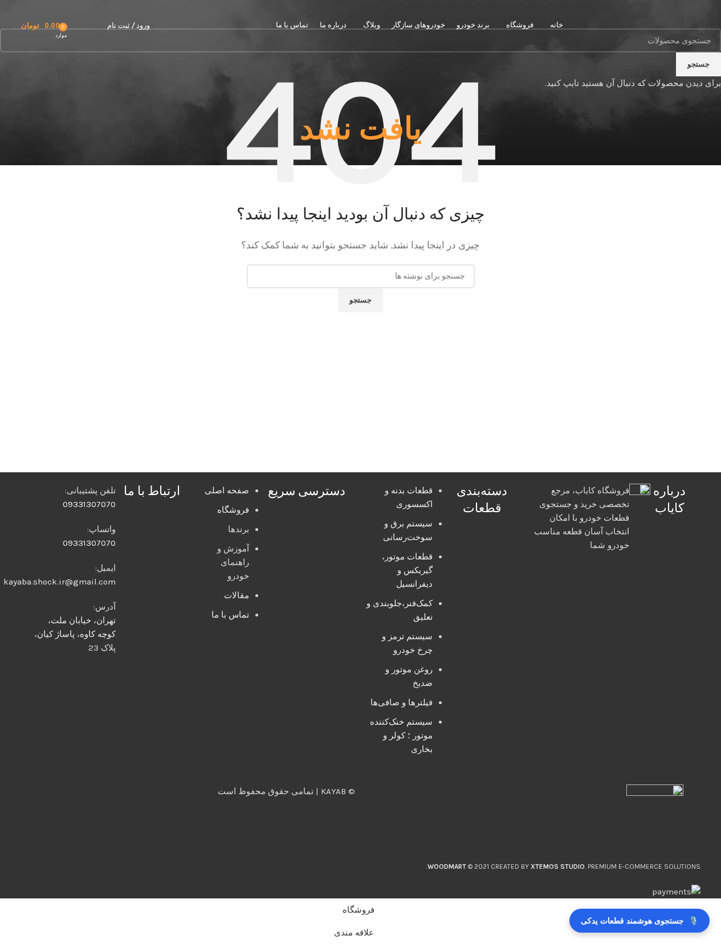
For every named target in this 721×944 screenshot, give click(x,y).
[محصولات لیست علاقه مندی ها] (80, 25)
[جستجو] (95, 25)
